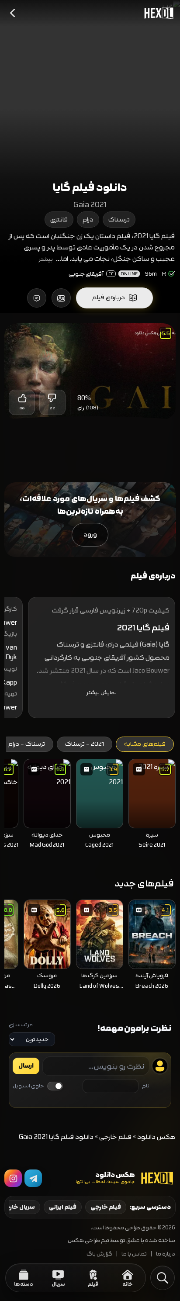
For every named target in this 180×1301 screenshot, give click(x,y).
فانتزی (59, 219)
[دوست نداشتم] (52, 398)
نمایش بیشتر (102, 692)
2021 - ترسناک (84, 744)
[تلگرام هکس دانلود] (33, 1178)
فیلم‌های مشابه (145, 744)
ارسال (26, 1066)
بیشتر (46, 259)
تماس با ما (134, 1254)
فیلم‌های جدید (144, 883)
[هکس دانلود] (157, 13)
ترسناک (119, 219)
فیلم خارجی (115, 1137)
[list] (89, 806)
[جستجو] (162, 1278)
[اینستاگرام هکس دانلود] (13, 1178)
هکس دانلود (156, 1137)
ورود (90, 534)
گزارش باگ (99, 1254)
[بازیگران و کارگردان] (61, 298)
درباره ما (165, 1254)
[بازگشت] (13, 13)
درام (88, 219)
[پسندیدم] (22, 398)
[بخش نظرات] (36, 298)
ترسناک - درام (26, 744)
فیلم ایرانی (62, 1207)
